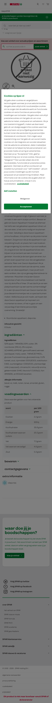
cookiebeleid (23, 183)
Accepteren (26, 206)
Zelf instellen (10, 190)
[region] (26, 151)
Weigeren (25, 198)
